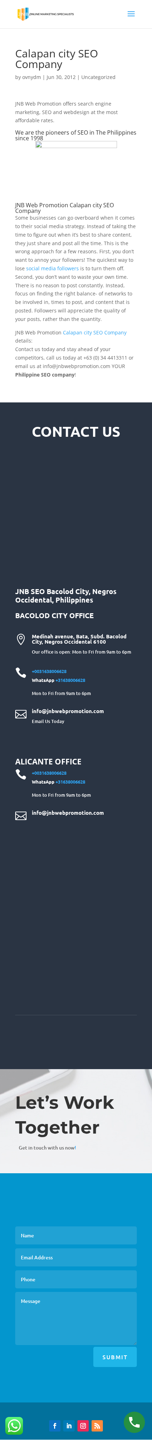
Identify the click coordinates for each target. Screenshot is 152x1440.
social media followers (52, 268)
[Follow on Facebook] (54, 1425)
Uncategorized (98, 77)
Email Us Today (48, 721)
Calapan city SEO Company (95, 332)
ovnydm (31, 77)
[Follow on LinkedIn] (69, 1425)
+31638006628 (70, 680)
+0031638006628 (49, 671)
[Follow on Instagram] (83, 1425)
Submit (115, 1357)
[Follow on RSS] (97, 1425)
